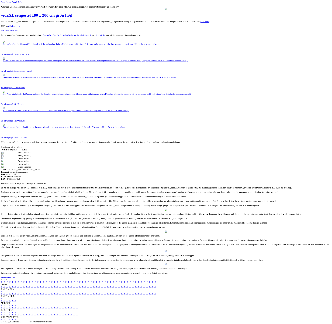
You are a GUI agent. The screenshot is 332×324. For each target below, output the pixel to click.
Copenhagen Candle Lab (11, 2)
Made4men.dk (86, 35)
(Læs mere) (204, 22)
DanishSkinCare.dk (51, 35)
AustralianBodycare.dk (69, 35)
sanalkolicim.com (8, 277)
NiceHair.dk (100, 35)
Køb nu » (14, 30)
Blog (25, 322)
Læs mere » (6, 30)
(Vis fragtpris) (14, 26)
